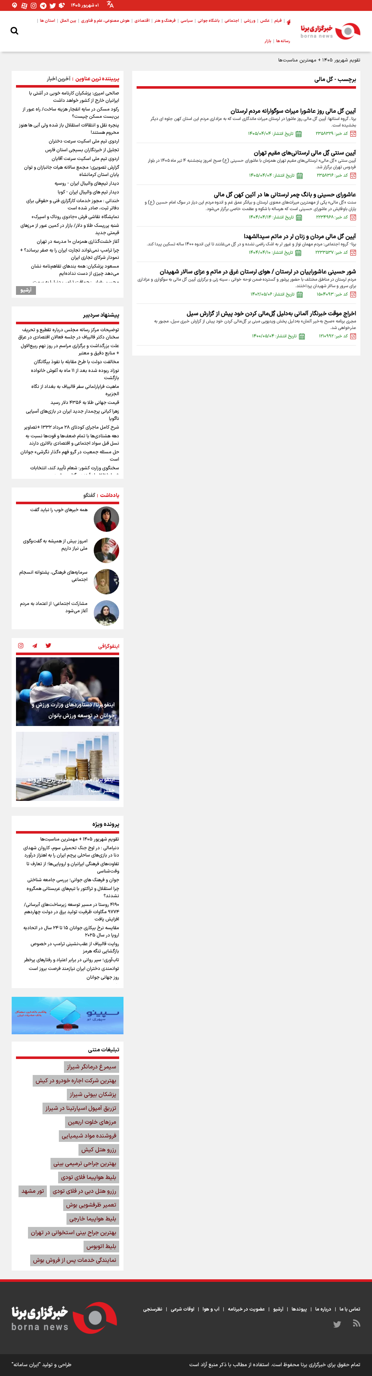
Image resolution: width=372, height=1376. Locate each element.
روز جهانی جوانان (102, 977)
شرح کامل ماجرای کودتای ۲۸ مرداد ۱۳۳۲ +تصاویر (71, 427)
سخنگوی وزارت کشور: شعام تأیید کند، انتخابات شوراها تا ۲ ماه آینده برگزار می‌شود (74, 472)
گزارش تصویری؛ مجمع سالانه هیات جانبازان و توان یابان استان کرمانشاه (71, 171)
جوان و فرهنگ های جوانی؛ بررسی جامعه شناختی (73, 880)
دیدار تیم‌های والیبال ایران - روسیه (86, 183)
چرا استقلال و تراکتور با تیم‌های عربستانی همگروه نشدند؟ (73, 892)
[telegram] (34, 646)
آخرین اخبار (58, 79)
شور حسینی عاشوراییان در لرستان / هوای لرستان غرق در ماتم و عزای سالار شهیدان (258, 272)
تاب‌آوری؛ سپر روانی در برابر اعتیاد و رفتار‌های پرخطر (71, 960)
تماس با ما (350, 1309)
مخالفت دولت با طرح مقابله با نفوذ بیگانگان (76, 362)
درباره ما (323, 1309)
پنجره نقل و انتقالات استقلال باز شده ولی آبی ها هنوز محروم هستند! (69, 129)
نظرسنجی (152, 1309)
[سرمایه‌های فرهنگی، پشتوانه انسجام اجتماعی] (106, 581)
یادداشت (109, 496)
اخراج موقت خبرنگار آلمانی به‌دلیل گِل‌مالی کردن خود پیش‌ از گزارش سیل (271, 313)
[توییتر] (52, 6)
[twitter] (48, 646)
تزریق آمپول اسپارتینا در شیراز (80, 1108)
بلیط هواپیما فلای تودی (88, 1177)
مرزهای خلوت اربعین (92, 1122)
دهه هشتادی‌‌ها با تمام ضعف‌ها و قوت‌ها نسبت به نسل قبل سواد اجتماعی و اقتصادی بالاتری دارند (72, 440)
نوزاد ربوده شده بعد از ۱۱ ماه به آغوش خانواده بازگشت (75, 374)
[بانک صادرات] (68, 1015)
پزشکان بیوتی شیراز (93, 1094)
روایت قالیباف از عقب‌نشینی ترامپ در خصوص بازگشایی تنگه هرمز (75, 947)
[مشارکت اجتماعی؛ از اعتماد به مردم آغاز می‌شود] (106, 613)
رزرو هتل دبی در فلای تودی (84, 1191)
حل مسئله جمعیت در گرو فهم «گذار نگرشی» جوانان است (69, 456)
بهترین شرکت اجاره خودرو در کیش (76, 1080)
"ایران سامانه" (26, 1365)
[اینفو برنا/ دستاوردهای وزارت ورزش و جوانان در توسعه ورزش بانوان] (67, 691)
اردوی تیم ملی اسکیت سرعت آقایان (85, 159)
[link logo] (330, 31)
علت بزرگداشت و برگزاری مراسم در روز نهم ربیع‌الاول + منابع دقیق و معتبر (70, 349)
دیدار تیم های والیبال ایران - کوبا (88, 192)
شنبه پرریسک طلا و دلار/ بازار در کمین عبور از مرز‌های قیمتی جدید (69, 229)
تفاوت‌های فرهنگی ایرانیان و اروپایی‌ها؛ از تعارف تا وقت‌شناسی (73, 867)
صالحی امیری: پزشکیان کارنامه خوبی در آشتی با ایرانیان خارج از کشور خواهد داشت (74, 97)
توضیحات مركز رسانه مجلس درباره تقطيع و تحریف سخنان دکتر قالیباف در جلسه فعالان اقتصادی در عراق (68, 333)
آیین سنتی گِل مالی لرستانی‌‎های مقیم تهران (305, 153)
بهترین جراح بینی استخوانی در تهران (73, 1232)
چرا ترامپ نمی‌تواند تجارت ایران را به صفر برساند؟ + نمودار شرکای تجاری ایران (69, 254)
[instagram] (20, 646)
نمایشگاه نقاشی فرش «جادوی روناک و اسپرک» (75, 217)
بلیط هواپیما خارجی (92, 1219)
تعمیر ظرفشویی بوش (91, 1205)
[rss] (356, 1324)
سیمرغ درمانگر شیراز (91, 1067)
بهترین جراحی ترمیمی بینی (84, 1163)
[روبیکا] (62, 6)
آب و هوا (211, 1309)
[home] (288, 21)
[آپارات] (24, 6)
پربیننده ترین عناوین (97, 79)
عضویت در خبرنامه (246, 1309)
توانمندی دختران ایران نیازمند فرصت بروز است (74, 968)
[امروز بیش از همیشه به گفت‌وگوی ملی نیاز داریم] (106, 550)
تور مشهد (32, 1191)
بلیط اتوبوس (101, 1246)
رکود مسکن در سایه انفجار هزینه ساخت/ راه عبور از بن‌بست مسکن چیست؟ (71, 113)
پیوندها (299, 1309)
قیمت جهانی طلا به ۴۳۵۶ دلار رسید (84, 402)
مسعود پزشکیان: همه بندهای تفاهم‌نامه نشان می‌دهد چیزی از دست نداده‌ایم (75, 270)
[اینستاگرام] (34, 6)
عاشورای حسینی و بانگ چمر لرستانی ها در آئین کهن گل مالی (285, 194)
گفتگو (89, 496)
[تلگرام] (43, 6)
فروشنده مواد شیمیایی (89, 1136)
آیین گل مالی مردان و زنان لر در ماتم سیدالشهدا (300, 236)
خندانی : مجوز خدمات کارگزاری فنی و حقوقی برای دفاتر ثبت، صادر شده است (72, 204)
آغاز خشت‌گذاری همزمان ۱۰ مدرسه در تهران (78, 241)
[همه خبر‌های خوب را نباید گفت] (106, 519)
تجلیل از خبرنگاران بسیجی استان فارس (82, 150)
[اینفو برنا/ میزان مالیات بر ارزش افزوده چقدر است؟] (67, 766)
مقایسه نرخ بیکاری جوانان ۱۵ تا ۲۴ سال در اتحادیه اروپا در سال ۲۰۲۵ (71, 931)
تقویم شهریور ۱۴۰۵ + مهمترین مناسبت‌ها (319, 60)
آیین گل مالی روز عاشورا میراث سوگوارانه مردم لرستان (293, 111)
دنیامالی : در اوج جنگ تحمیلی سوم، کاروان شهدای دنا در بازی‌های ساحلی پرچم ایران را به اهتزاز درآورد (71, 852)
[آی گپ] (15, 6)
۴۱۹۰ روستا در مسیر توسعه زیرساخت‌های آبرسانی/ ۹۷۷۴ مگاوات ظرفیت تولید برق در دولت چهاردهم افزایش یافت (71, 912)
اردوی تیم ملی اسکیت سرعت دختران (84, 141)
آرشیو (26, 290)
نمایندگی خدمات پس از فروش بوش (74, 1260)
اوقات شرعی (182, 1309)
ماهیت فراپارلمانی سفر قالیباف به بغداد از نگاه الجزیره (75, 390)
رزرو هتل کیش (98, 1150)
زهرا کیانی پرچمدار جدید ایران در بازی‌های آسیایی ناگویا (72, 415)
